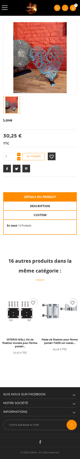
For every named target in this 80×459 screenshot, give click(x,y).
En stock (12, 225)
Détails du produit (40, 197)
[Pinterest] (26, 168)
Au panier (33, 156)
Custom (40, 215)
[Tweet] (16, 168)
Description (40, 206)
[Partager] (7, 168)
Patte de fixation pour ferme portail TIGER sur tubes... (60, 341)
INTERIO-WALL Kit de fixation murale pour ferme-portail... (20, 343)
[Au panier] (11, 360)
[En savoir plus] (30, 360)
